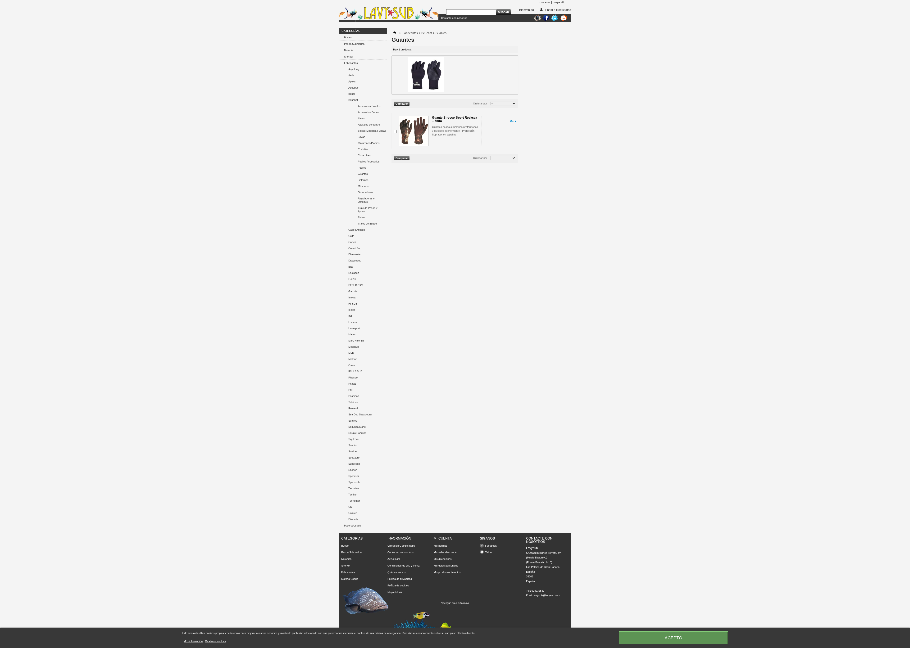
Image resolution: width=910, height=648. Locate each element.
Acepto (673, 637)
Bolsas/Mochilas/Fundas (372, 130)
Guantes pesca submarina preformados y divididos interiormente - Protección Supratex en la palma (455, 131)
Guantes (363, 173)
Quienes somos (396, 572)
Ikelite (351, 309)
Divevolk (353, 519)
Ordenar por (480, 103)
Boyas (361, 136)
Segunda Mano (357, 426)
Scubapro (353, 457)
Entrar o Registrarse (558, 9)
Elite (350, 266)
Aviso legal (393, 559)
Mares (352, 334)
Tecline (352, 494)
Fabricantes (351, 63)
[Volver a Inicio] (394, 33)
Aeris (351, 75)
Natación (349, 50)
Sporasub (353, 482)
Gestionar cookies (215, 641)
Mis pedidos (440, 545)
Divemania (354, 254)
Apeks (352, 81)
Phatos (352, 383)
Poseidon (353, 396)
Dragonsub (354, 260)
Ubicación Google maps (401, 545)
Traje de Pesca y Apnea (368, 210)
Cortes (352, 242)
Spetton (352, 469)
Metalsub (353, 346)
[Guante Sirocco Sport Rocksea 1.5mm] (414, 131)
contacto (545, 2)
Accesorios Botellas (369, 106)
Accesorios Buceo (368, 112)
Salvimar (353, 402)
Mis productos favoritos (447, 572)
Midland (352, 359)
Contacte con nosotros (454, 18)
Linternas (363, 180)
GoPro (352, 279)
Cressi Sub (354, 248)
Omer (351, 365)
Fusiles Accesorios (369, 161)
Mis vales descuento (445, 552)
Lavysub (353, 322)
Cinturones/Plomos (369, 143)
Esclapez (353, 272)
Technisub (354, 488)
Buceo (347, 37)
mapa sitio (559, 2)
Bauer (351, 93)
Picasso (353, 377)
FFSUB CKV (355, 285)
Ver (512, 121)
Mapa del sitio (395, 592)
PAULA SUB (355, 371)
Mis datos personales (446, 565)
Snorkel (348, 56)
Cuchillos (363, 149)
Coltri (351, 235)
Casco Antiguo (356, 229)
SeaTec (352, 420)
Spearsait (353, 476)
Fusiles (362, 167)
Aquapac (353, 87)
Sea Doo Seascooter (360, 414)
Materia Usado (352, 525)
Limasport (354, 328)
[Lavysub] (388, 13)
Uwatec (352, 513)
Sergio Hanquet (357, 433)
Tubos (361, 217)
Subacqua (354, 463)
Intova (351, 297)
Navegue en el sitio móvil (455, 603)
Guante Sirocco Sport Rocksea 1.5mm (454, 119)
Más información (193, 641)
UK (350, 506)
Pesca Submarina (354, 43)
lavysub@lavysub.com (547, 595)
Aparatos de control (369, 124)
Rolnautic (353, 408)
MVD (351, 352)
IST (350, 316)
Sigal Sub (353, 439)
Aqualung (353, 69)
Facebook (491, 545)
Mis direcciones (443, 559)
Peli (350, 389)
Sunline (352, 451)
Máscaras (363, 186)
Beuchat (353, 100)
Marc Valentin (356, 340)
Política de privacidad (399, 578)
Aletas (361, 118)
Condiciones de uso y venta (403, 565)
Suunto (352, 445)
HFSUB (352, 303)
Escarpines (364, 155)
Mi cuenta (443, 538)
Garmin (352, 291)
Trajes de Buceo (367, 223)
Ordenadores (365, 192)
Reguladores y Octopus (366, 200)
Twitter (489, 552)
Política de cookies (398, 585)
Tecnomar (354, 500)
